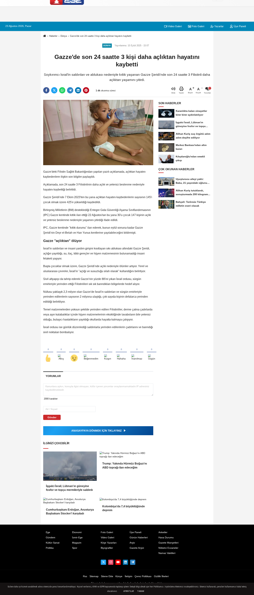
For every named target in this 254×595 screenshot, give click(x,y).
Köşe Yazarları (109, 542)
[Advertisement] (228, 63)
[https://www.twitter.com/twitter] (103, 562)
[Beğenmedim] (91, 352)
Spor (74, 548)
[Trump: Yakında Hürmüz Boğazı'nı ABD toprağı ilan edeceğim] (126, 454)
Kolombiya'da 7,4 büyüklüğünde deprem (123, 508)
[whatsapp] (62, 90)
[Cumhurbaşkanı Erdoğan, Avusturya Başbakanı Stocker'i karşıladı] (70, 501)
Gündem (50, 537)
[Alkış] (61, 352)
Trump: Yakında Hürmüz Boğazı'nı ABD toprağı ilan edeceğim (124, 465)
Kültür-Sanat (52, 542)
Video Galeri (174, 26)
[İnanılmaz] (136, 352)
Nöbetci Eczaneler (168, 548)
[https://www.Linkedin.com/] (125, 562)
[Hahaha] (121, 352)
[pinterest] (86, 90)
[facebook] (46, 90)
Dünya (63, 36)
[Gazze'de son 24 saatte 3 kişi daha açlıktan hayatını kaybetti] (98, 132)
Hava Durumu (166, 537)
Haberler (53, 36)
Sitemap (94, 576)
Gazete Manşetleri (168, 542)
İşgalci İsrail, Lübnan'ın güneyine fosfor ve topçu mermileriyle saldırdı (69, 488)
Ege (48, 532)
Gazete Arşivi (137, 548)
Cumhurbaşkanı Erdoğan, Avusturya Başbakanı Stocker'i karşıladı (70, 511)
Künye (118, 576)
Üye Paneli (135, 532)
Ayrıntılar (128, 591)
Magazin (76, 542)
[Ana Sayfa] (44, 36)
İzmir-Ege (77, 537)
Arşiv (132, 542)
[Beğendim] (48, 352)
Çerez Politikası (143, 576)
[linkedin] (78, 90)
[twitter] (54, 90)
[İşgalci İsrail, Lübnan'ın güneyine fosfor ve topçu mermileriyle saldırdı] (70, 466)
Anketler (162, 532)
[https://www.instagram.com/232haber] (110, 562)
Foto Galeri (197, 26)
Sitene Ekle (107, 576)
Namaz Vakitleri (166, 553)
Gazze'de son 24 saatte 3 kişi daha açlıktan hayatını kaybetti (100, 36)
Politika (50, 548)
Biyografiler (107, 548)
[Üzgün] (151, 352)
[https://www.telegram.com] (132, 562)
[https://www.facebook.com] (118, 562)
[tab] (53, 376)
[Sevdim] (74, 352)
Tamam (140, 591)
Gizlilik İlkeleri (161, 576)
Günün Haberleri (139, 537)
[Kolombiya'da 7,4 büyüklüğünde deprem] (126, 499)
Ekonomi (77, 532)
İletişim (128, 576)
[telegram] (70, 90)
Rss (85, 576)
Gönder (52, 417)
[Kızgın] (107, 352)
